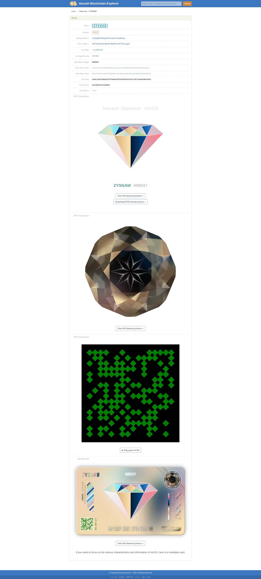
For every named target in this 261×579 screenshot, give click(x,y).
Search (187, 4)
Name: (86, 26)
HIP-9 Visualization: (81, 337)
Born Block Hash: (82, 68)
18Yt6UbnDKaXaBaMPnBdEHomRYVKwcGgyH (111, 44)
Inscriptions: (84, 91)
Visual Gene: (84, 85)
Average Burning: (82, 56)
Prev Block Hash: (82, 74)
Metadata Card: (83, 459)
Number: (86, 32)
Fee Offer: (85, 50)
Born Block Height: (81, 62)
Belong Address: (82, 38)
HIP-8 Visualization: (81, 216)
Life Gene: (85, 79)
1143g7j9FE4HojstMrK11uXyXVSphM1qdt (108, 38)
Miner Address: (83, 44)
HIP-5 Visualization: (81, 96)
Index (73, 11)
